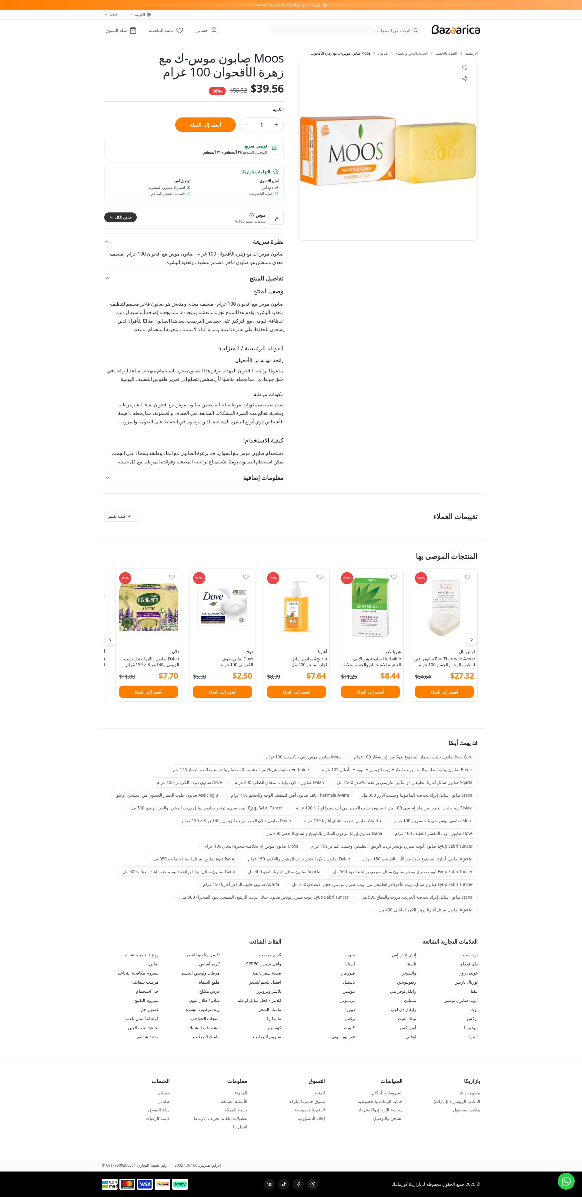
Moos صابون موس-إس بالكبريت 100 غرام (303, 757)
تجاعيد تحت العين (143, 1027)
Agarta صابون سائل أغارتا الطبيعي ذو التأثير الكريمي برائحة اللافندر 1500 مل (405, 782)
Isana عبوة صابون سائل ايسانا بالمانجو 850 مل (193, 859)
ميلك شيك (407, 1018)
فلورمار (348, 973)
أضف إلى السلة (205, 124)
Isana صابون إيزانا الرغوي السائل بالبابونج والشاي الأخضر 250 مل (324, 833)
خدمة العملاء (236, 1110)
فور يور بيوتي (343, 1036)
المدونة (241, 1093)
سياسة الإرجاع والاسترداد (380, 1110)
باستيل (349, 982)
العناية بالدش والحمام (412, 53)
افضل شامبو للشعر (203, 955)
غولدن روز (469, 973)
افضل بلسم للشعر (265, 982)
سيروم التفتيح (146, 1000)
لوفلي (411, 1036)
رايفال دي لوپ (403, 1009)
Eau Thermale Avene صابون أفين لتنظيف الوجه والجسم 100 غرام (290, 795)
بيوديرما (471, 1027)
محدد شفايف (147, 1036)
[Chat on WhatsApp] (566, 1181)
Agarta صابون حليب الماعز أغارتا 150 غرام (241, 884)
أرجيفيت (470, 955)
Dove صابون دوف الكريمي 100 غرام (189, 782)
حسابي (163, 1093)
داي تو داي (469, 964)
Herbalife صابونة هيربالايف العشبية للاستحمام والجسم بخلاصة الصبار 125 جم (241, 769)
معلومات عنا (469, 1093)
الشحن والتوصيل (388, 1118)
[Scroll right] (472, 640)
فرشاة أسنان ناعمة (141, 1018)
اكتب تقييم (117, 516)
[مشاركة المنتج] (464, 78)
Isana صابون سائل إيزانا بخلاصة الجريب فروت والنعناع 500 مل (417, 897)
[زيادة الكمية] (276, 125)
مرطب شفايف (145, 982)
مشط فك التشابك (204, 1027)
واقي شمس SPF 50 (263, 964)
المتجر (319, 1093)
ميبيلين (410, 1000)
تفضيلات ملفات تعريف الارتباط (220, 1118)
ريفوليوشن (406, 982)
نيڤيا (474, 991)
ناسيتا (411, 964)
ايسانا (350, 964)
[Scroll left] (110, 640)
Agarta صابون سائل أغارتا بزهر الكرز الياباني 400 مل (426, 910)
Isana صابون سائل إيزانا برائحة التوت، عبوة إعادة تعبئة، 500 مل (179, 871)
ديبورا (350, 1009)
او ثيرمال (467, 651)
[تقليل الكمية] (247, 125)
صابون (383, 53)
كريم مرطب (270, 955)
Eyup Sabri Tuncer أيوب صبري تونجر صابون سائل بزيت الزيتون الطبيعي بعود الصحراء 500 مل (264, 897)
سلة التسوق (159, 1110)
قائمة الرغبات (158, 1118)
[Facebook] (298, 1184)
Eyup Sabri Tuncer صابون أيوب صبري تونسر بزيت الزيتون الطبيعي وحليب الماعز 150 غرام (392, 846)
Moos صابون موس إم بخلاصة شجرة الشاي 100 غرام (251, 846)
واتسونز (409, 973)
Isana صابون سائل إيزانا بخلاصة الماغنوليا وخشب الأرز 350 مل (417, 795)
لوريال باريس (466, 982)
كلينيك (349, 1027)
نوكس (472, 1018)
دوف (249, 651)
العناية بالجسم (446, 53)
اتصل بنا (240, 1127)
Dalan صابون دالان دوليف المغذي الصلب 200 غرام (279, 782)
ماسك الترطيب (206, 1036)
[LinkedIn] (269, 1184)
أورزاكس (408, 1027)
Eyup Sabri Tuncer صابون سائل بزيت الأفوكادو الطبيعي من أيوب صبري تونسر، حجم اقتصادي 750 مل (382, 884)
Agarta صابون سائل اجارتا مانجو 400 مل (284, 871)
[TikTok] (283, 1184)
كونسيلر (274, 1027)
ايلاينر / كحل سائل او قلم (259, 1000)
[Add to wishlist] (464, 67)
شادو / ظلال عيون (204, 1000)
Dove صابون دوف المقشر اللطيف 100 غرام (434, 833)
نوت (474, 1009)
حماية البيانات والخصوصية (380, 1101)
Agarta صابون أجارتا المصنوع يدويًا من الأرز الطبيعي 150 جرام (418, 859)
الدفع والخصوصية (310, 1110)
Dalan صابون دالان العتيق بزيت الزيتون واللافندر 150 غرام (299, 859)
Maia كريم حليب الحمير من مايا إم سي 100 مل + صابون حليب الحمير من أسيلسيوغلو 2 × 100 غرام (384, 808)
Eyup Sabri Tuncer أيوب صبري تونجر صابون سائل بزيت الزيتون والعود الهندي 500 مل (206, 808)
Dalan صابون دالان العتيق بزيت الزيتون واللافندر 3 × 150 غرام (236, 820)
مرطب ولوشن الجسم (200, 973)
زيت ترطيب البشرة (203, 1009)
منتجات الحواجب (205, 1018)
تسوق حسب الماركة (307, 1101)
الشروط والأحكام (387, 1093)
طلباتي (164, 1101)
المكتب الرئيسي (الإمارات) (457, 1101)
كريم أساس (209, 964)
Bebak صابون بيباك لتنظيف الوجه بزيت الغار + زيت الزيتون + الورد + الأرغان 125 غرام (397, 769)
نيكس (350, 1018)
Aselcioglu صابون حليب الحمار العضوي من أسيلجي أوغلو (167, 795)
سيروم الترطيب (267, 1036)
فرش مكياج (209, 991)
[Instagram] (312, 1184)
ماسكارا (274, 1018)
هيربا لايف (392, 651)
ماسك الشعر (270, 1009)
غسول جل (149, 1009)
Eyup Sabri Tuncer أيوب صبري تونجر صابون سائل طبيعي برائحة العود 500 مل (403, 871)
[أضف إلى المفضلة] (467, 577)
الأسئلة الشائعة (234, 1101)
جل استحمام (147, 991)
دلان (175, 651)
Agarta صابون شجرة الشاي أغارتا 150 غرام (342, 820)
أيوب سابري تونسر (461, 1000)
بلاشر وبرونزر (269, 991)
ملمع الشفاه (209, 982)
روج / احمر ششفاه (142, 955)
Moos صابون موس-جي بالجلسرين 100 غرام (433, 820)
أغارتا (322, 651)
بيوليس (349, 991)
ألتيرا (473, 1036)
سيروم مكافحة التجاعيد (137, 973)
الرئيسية (471, 53)
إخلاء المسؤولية (311, 1118)
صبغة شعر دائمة (267, 973)
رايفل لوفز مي (403, 991)
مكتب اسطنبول (466, 1110)
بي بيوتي (347, 1000)
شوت (350, 955)
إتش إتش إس (404, 955)
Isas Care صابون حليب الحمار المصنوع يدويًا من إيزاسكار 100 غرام (413, 757)
